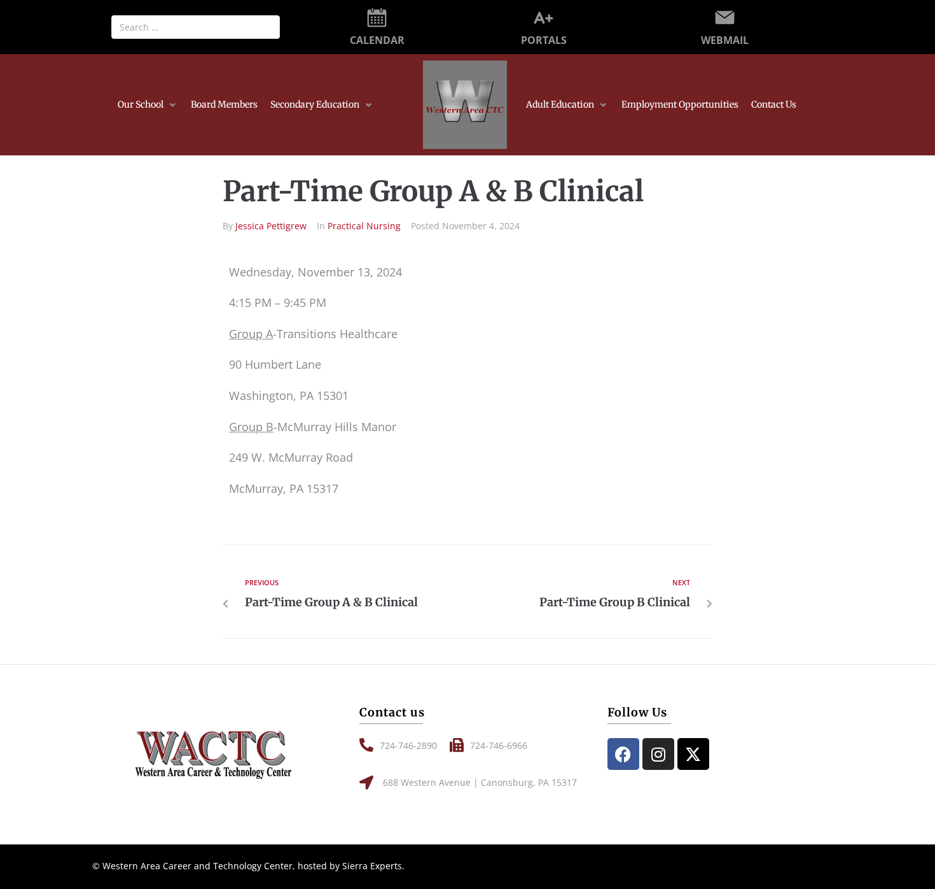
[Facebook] (623, 754)
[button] (147, 105)
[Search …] (195, 27)
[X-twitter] (693, 754)
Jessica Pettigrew (271, 226)
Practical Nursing (364, 226)
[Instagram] (658, 754)
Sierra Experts (372, 866)
